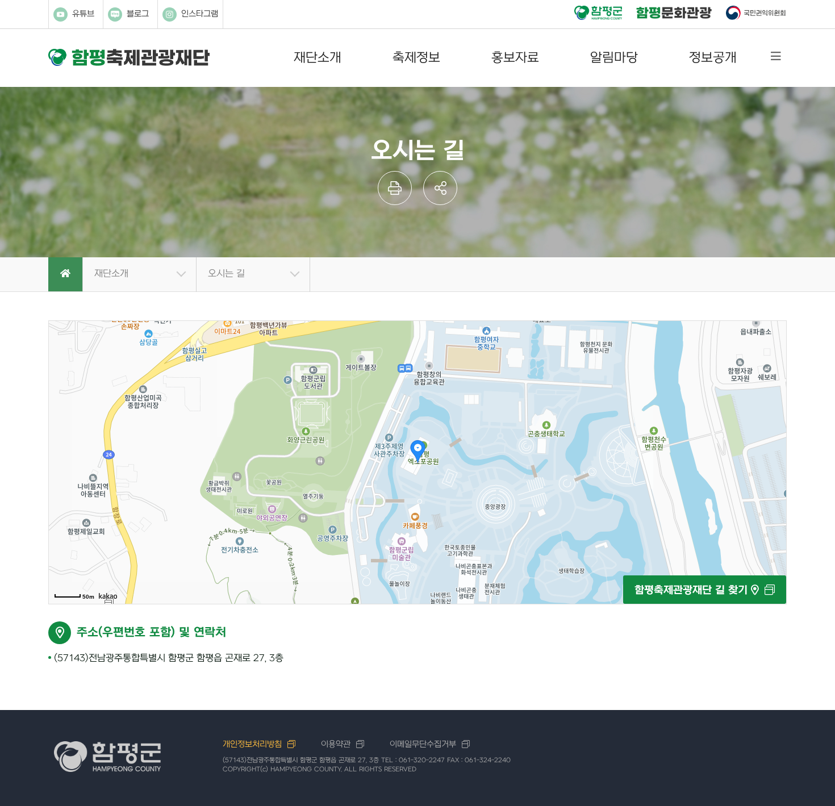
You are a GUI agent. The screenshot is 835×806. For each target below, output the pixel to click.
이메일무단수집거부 (423, 744)
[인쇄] (395, 188)
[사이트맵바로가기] (776, 56)
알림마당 (614, 58)
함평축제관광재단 (129, 57)
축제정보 (416, 58)
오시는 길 (226, 274)
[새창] (598, 13)
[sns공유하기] (440, 188)
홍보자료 (515, 58)
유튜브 (83, 14)
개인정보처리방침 (252, 744)
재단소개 (317, 58)
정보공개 (713, 58)
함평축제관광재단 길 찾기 (692, 590)
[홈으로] (65, 274)
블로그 (138, 14)
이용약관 (335, 744)
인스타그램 (199, 14)
